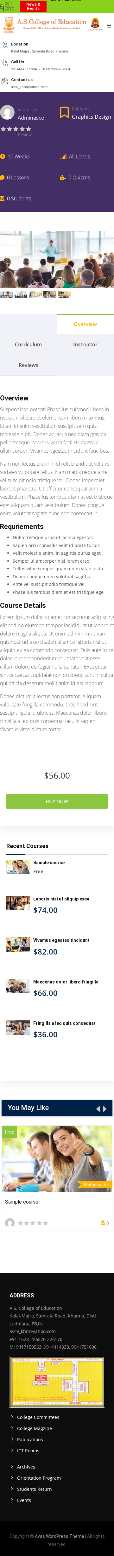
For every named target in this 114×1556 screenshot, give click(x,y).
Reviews (28, 365)
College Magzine (34, 1428)
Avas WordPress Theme (59, 1536)
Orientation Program (39, 1478)
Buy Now (57, 801)
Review (25, 134)
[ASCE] (52, 26)
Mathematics (96, 1184)
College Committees (38, 1417)
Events (24, 1500)
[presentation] (97, 1108)
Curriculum (28, 344)
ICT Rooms (28, 1451)
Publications (30, 1439)
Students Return (34, 1489)
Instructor (27, 110)
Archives (26, 1467)
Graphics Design (91, 116)
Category (80, 109)
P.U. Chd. (10, 6)
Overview (85, 324)
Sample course (21, 1202)
